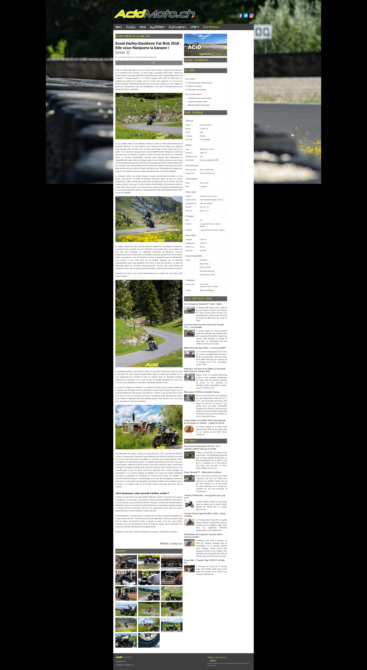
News (118, 27)
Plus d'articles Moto (198, 299)
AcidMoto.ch (120, 661)
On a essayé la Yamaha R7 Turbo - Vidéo (203, 304)
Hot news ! (191, 441)
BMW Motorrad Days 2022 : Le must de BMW (205, 348)
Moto (143, 27)
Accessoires (177, 27)
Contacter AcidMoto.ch (124, 665)
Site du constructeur (207, 290)
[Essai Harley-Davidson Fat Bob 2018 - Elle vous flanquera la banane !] (148, 139)
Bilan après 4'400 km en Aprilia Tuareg (201, 392)
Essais (130, 27)
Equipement (157, 27)
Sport (194, 27)
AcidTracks (211, 27)
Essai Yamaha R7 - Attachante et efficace (202, 472)
